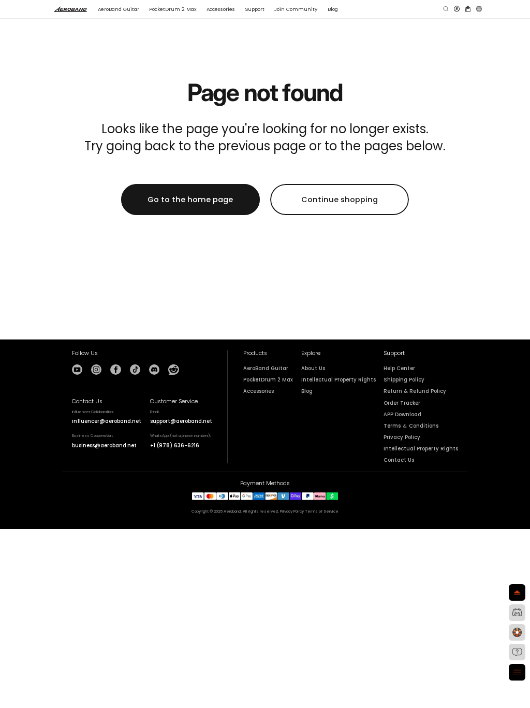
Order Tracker (402, 403)
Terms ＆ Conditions (411, 426)
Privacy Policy (402, 437)
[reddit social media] (173, 369)
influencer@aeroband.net (106, 421)
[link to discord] (517, 612)
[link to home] (71, 9)
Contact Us (399, 460)
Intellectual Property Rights (338, 380)
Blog (307, 391)
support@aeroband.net (181, 421)
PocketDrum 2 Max (268, 380)
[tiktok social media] (135, 369)
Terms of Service (321, 511)
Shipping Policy (404, 380)
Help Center (399, 368)
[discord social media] (154, 369)
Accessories (258, 391)
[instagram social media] (96, 369)
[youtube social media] (77, 369)
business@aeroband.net (104, 445)
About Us (313, 368)
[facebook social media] (115, 369)
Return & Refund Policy (415, 391)
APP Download (402, 415)
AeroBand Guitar (265, 368)
